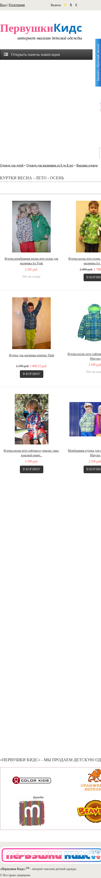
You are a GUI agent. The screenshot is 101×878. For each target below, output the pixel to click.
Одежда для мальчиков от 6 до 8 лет (49, 165)
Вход (3, 5)
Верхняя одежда (87, 165)
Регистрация (17, 5)
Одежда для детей (11, 165)
